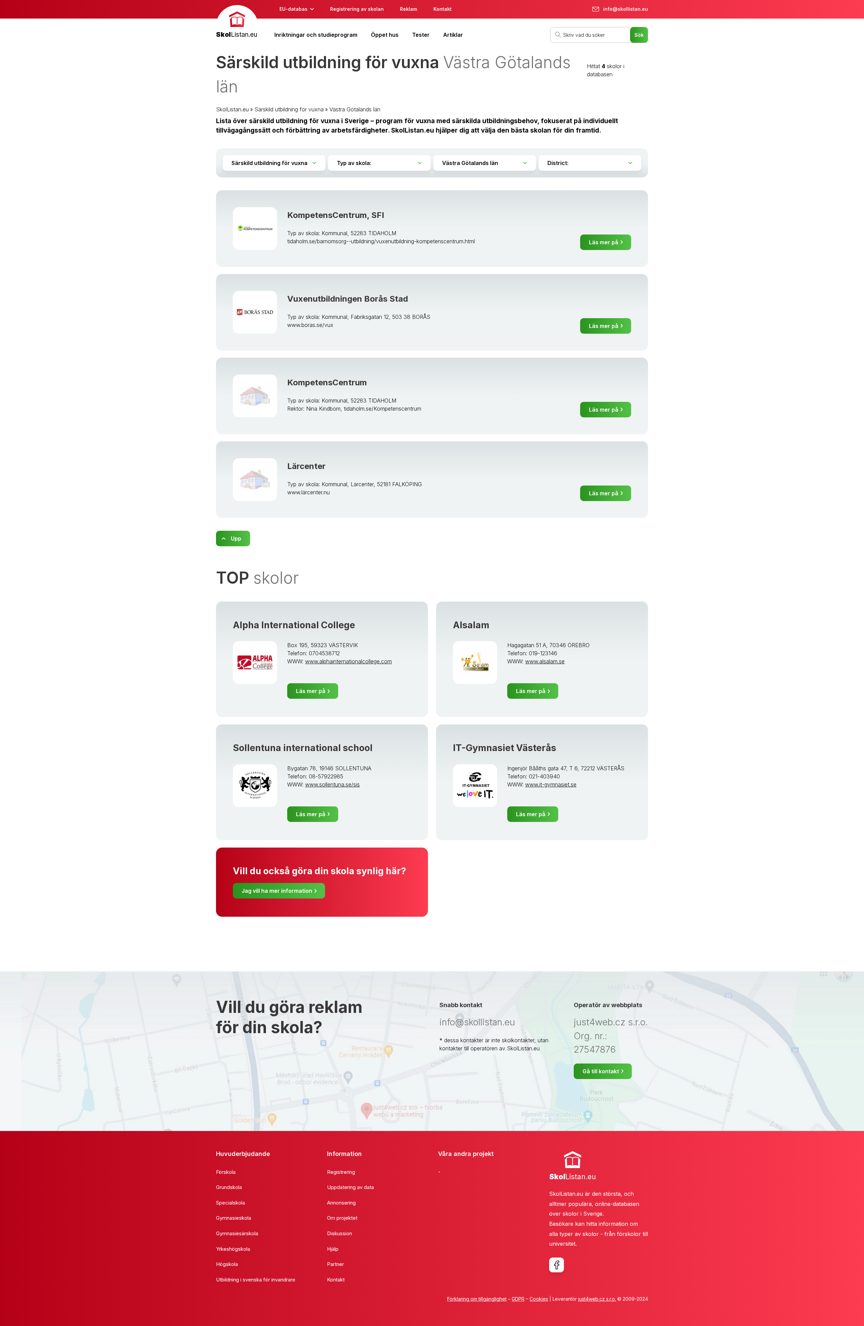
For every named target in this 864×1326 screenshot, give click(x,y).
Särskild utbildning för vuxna (289, 109)
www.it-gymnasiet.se (550, 784)
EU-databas (293, 9)
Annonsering (341, 1202)
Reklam (408, 9)
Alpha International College (294, 625)
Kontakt (442, 9)
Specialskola (230, 1202)
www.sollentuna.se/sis (332, 784)
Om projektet (342, 1218)
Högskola (227, 1264)
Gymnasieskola (233, 1218)
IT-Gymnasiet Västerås (504, 747)
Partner (335, 1264)
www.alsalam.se (545, 661)
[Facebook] (556, 1265)
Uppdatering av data (350, 1187)
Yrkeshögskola (233, 1249)
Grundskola (229, 1187)
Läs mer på (603, 242)
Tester (421, 34)
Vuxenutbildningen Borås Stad (347, 299)
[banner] (237, 22)
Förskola (226, 1172)
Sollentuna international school (303, 747)
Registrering (341, 1172)
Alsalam (471, 625)
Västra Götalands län (354, 109)
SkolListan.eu (232, 109)
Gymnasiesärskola (237, 1233)
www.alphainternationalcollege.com (348, 661)
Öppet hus (385, 34)
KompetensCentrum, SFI (335, 215)
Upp (236, 538)
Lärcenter (306, 466)
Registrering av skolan (357, 9)
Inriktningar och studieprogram (315, 34)
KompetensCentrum (327, 382)
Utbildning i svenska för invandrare (255, 1279)
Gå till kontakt (601, 1071)
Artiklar (453, 34)
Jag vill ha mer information (277, 890)
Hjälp (333, 1249)
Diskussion (339, 1233)
